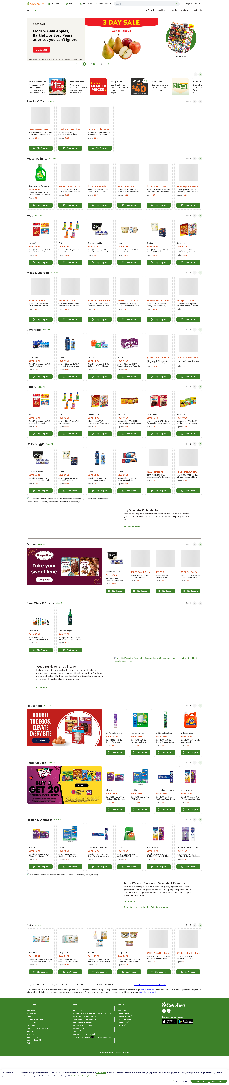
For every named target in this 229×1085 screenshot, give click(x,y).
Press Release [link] (123, 1013)
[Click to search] (177, 3)
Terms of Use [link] (78, 1031)
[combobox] (147, 3)
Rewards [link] (30, 1034)
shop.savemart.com (147, 990)
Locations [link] (31, 1025)
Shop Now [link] (31, 1010)
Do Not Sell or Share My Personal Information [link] (92, 1013)
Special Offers (36, 101)
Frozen (31, 544)
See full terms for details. (148, 992)
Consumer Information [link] (36, 1019)
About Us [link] (121, 1010)
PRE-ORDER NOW (132, 526)
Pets (30, 925)
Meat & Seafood (38, 273)
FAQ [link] (28, 1043)
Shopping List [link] (32, 1037)
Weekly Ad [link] (31, 1016)
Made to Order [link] (33, 1040)
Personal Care (36, 763)
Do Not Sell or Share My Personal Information (87, 1076)
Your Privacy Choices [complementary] (92, 1037)
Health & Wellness (39, 820)
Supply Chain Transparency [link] (84, 1019)
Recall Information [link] (125, 1019)
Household (34, 706)
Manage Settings (182, 1081)
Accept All (200, 1081)
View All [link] (51, 101)
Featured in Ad (37, 158)
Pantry (31, 387)
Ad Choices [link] (77, 1010)
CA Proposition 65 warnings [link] (84, 1016)
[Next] (200, 74)
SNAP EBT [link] (31, 1031)
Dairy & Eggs (35, 444)
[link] (35, 3)
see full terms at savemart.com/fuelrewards (150, 985)
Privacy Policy (101, 1073)
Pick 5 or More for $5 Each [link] (37, 1028)
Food (30, 215)
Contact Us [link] (31, 1022)
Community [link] (122, 1022)
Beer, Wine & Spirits (40, 603)
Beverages (34, 330)
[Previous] (196, 74)
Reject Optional (218, 1081)
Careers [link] (121, 1025)
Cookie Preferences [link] (103, 1037)
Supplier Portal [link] (124, 1016)
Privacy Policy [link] (78, 1028)
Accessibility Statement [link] (82, 1025)
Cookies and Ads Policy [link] (82, 1022)
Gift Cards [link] (31, 1013)
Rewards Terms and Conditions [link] (86, 1034)
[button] (41, 128)
